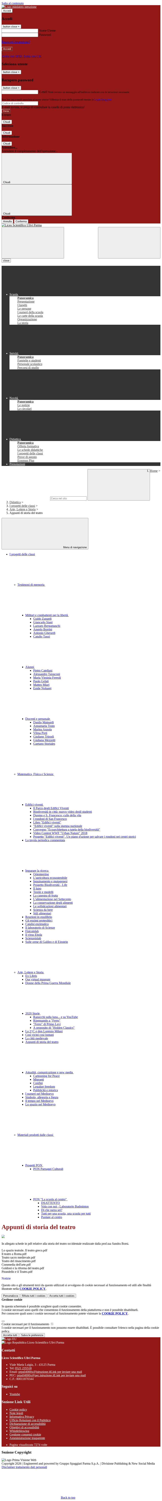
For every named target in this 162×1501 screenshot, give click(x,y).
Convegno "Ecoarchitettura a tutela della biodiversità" (66, 829)
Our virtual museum (37, 979)
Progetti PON (34, 1165)
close (6, 260)
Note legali (16, 1413)
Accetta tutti (61, 1295)
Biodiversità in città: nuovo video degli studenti (62, 811)
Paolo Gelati (41, 681)
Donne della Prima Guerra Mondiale (48, 983)
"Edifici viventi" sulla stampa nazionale (57, 826)
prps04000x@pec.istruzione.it (51, 1375)
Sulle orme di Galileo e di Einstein (46, 942)
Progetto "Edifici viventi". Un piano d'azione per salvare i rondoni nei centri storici (84, 836)
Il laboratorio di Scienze (40, 927)
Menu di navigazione (74, 547)
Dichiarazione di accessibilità (27, 1423)
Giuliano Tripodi (43, 736)
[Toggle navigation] (33, 242)
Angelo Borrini (42, 629)
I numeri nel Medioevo (39, 1093)
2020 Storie (32, 1013)
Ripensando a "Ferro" (46, 1020)
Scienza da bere (43, 909)
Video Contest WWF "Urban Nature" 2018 (60, 833)
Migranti (38, 1079)
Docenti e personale (38, 718)
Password (45, 34)
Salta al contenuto (13, 3)
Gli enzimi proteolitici (38, 920)
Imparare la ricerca (37, 870)
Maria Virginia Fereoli (47, 677)
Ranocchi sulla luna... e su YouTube (55, 1017)
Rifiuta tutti (33, 1295)
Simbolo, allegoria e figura (41, 1097)
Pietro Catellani (42, 670)
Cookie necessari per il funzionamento (26, 1324)
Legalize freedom (44, 1086)
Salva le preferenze (32, 1335)
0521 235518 (23, 1368)
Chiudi (6, 121)
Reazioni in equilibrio (38, 917)
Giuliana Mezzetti (44, 740)
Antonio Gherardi (44, 633)
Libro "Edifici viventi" (47, 822)
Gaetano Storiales (44, 743)
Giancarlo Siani (43, 622)
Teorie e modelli (43, 892)
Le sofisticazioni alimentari (50, 906)
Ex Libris (31, 976)
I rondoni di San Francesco (50, 819)
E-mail (43, 92)
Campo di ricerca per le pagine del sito (25, 498)
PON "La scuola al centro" (50, 1199)
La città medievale (36, 1038)
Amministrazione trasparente (27, 1438)
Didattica (15, 502)
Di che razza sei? (51, 1210)
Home (154, 470)
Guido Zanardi (42, 618)
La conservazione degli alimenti (53, 902)
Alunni (30, 667)
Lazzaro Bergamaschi (46, 625)
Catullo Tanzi (41, 636)
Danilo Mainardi (43, 722)
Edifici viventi (34, 804)
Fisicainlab (32, 931)
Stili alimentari (42, 913)
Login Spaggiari (103, 99)
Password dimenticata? (16, 42)
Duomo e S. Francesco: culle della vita (57, 815)
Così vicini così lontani (39, 1034)
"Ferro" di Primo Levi (47, 1024)
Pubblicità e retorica (45, 1090)
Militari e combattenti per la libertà (47, 615)
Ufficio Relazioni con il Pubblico (30, 1420)
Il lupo (37, 888)
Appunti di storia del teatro (41, 1042)
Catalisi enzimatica (37, 924)
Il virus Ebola (33, 934)
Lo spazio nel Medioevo (40, 1104)
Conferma (21, 221)
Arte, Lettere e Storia (22, 509)
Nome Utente (47, 30)
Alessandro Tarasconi (46, 674)
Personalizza (10, 1295)
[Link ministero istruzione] (19, 7)
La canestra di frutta (45, 895)
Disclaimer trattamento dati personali (24, 1467)
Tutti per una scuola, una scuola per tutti (66, 1213)
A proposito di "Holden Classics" (54, 1027)
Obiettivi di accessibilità (24, 1427)
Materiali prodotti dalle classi (35, 1135)
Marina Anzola (42, 729)
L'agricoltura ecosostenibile (50, 877)
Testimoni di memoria (31, 584)
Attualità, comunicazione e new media (49, 1072)
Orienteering (41, 874)
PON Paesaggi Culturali (48, 1169)
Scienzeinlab (33, 938)
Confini (38, 1083)
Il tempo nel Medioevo (39, 1101)
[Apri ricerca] (129, 242)
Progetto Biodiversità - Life (50, 885)
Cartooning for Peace (46, 1076)
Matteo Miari (41, 684)
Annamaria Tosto (44, 726)
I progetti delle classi (22, 505)
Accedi (7, 10)
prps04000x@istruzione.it (50, 1371)
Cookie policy (18, 1409)
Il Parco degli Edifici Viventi (51, 808)
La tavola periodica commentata (45, 840)
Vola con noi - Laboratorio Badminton (65, 1206)
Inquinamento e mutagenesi (50, 881)
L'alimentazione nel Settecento (52, 899)
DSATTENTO (50, 1203)
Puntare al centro (51, 1217)
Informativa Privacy (21, 1416)
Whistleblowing (19, 1431)
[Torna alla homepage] (81, 225)
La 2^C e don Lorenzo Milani (44, 1031)
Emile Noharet (42, 688)
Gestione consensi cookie (25, 1434)
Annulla (7, 221)
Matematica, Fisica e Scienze (35, 774)
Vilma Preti (40, 733)
